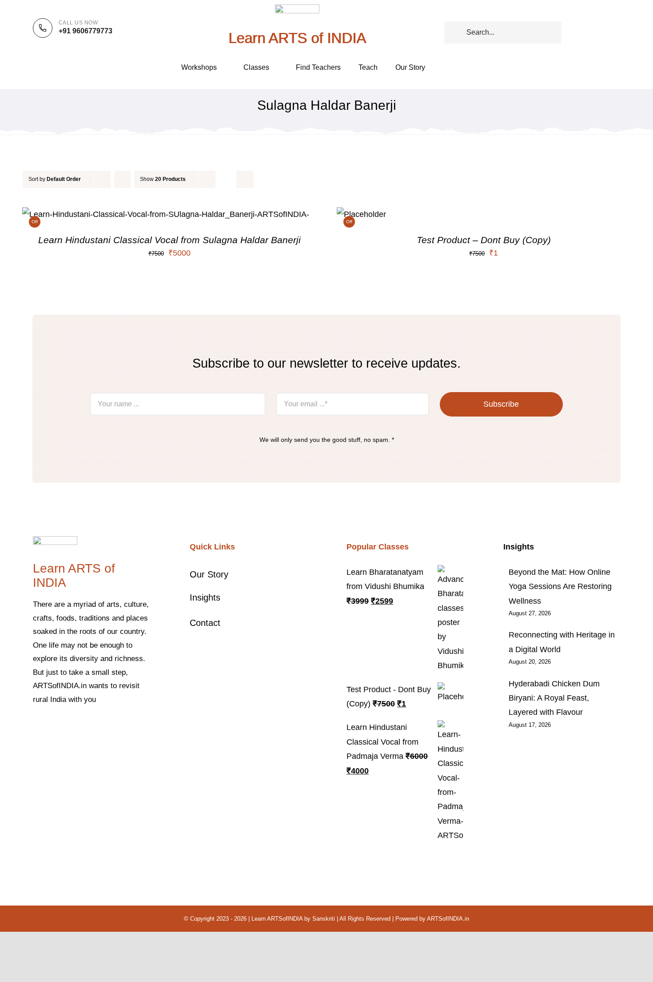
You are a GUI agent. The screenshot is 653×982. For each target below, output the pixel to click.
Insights (205, 597)
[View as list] (245, 179)
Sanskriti (323, 918)
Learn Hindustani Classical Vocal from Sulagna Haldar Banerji (169, 240)
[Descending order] (122, 179)
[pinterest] (78, 726)
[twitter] (49, 726)
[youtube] (92, 726)
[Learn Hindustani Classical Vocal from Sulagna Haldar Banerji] (165, 214)
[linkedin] (106, 726)
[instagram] (64, 726)
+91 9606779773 (85, 31)
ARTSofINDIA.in (448, 918)
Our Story (209, 574)
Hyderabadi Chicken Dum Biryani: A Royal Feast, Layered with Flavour (554, 698)
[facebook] (35, 726)
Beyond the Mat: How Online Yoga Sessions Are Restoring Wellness (560, 586)
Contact (205, 623)
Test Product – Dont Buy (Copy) (484, 240)
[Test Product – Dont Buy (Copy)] (361, 214)
